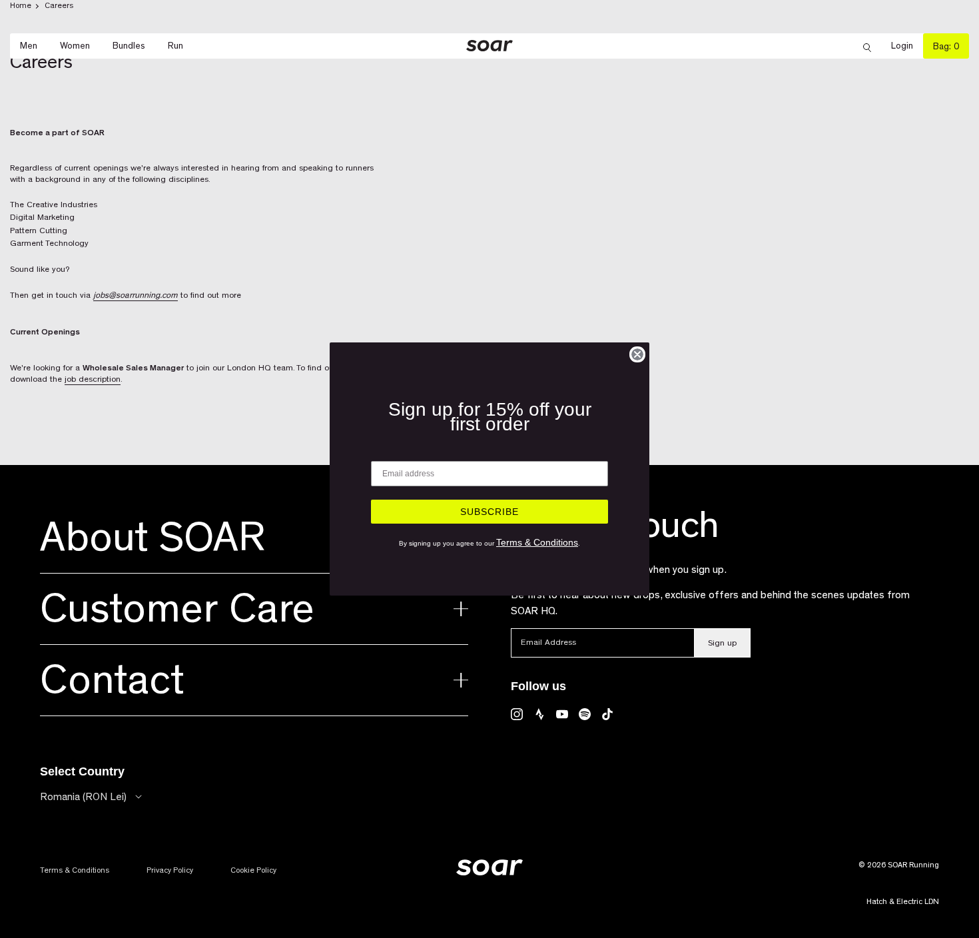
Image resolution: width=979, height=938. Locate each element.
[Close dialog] (637, 354)
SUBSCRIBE (489, 511)
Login (907, 46)
